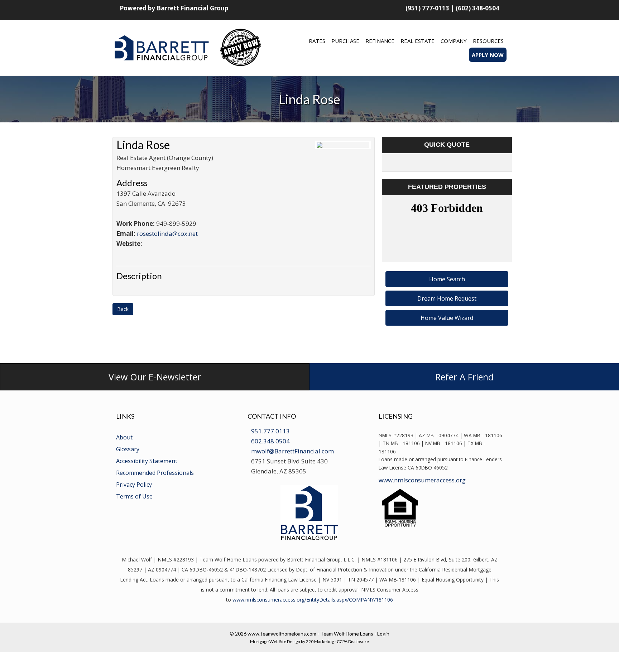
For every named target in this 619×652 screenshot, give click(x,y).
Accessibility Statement (146, 461)
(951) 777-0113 (427, 8)
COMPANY (454, 40)
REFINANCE (379, 40)
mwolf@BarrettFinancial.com (292, 451)
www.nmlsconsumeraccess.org (422, 480)
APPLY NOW (488, 54)
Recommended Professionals (155, 473)
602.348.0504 (270, 441)
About (124, 437)
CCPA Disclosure (353, 641)
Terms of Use (134, 496)
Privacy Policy (134, 484)
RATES (317, 40)
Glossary (127, 449)
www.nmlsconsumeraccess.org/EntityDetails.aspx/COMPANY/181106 (312, 599)
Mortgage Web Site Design (275, 641)
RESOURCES (488, 40)
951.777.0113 (270, 431)
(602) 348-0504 (477, 8)
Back (123, 309)
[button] (446, 279)
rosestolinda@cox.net (167, 233)
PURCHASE (345, 40)
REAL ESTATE (417, 40)
